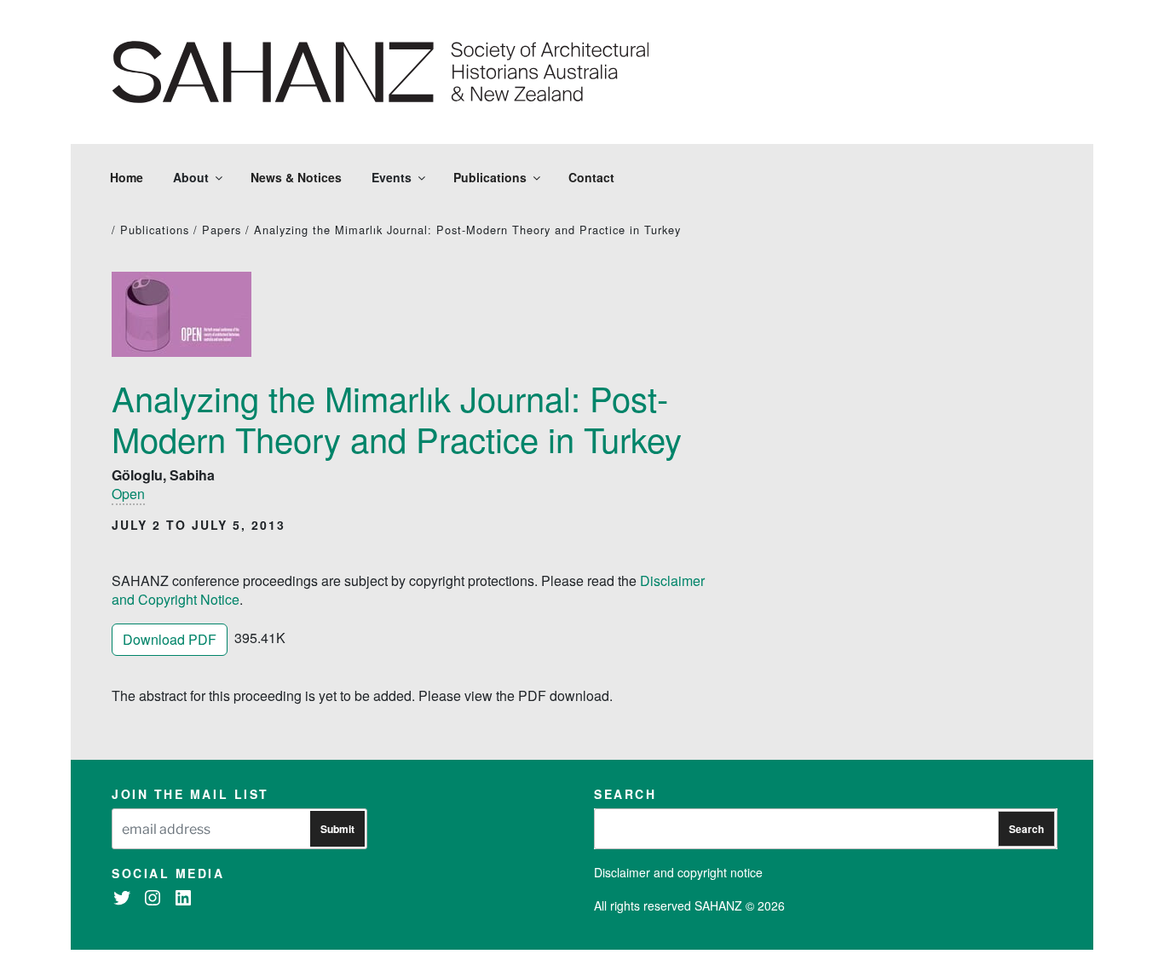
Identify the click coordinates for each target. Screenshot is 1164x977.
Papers (221, 229)
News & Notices (296, 177)
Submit (337, 828)
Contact (591, 177)
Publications (490, 177)
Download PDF (169, 639)
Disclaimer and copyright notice (678, 872)
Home (126, 177)
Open (128, 493)
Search (1026, 828)
